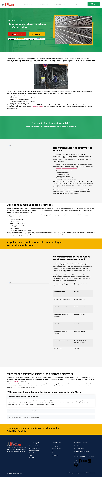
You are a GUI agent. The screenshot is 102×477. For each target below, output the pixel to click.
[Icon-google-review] (76, 461)
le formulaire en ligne (37, 106)
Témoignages (55, 446)
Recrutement (55, 455)
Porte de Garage (56, 4)
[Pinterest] (76, 465)
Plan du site (92, 473)
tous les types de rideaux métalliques (66, 168)
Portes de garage (34, 450)
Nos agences (55, 453)
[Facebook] (80, 461)
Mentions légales (71, 473)
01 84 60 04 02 (93, 4)
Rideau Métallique (28, 4)
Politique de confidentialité (82, 473)
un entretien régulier (15, 381)
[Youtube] (85, 461)
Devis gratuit (37, 34)
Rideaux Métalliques (34, 446)
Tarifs (65, 4)
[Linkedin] (89, 461)
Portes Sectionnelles (42, 4)
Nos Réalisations (56, 448)
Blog (70, 4)
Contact (75, 4)
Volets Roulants (33, 453)
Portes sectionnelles (34, 448)
